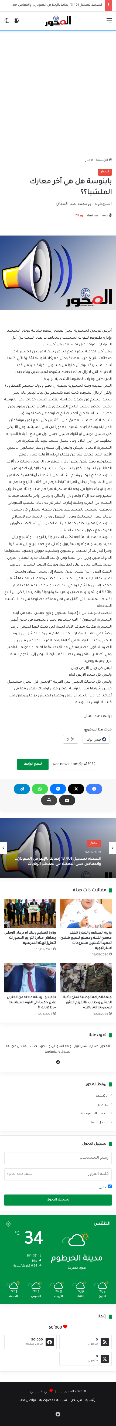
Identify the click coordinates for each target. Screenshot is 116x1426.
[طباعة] (49, 800)
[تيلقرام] (22, 789)
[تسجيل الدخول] (16, 23)
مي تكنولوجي (39, 1392)
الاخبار (90, 160)
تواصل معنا (99, 1123)
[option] (58, 848)
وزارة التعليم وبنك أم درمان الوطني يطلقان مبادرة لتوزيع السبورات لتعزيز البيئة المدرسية (30, 938)
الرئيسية (102, 160)
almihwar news (97, 215)
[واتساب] (40, 789)
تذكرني (103, 1187)
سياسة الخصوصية (94, 1114)
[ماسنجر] (58, 789)
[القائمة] (109, 23)
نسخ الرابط (33, 764)
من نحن (102, 1105)
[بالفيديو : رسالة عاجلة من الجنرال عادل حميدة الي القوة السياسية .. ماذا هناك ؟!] (30, 977)
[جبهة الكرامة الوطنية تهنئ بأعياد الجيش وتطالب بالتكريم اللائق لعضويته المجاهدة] (86, 977)
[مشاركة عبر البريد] (67, 800)
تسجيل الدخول (58, 1200)
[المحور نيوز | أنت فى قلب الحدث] (58, 21)
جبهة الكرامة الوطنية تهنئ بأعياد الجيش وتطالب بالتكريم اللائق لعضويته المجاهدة (87, 1003)
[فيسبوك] (94, 789)
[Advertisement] (58, 94)
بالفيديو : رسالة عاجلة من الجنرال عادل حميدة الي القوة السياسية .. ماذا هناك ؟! (31, 1003)
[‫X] (76, 789)
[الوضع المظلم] (6, 23)
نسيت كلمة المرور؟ (19, 1174)
